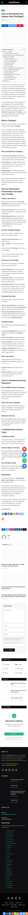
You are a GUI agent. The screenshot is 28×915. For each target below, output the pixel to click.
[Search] (26, 2)
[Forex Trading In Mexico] (5, 700)
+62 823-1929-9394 (11, 765)
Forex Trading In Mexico (16, 697)
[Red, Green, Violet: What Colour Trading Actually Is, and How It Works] (14, 555)
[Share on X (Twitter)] (12, 25)
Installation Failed (9, 76)
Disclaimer (13, 904)
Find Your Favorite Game (11, 61)
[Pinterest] (11, 512)
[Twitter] (19, 512)
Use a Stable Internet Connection (13, 69)
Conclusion (6, 81)
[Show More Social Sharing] (25, 25)
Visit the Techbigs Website (11, 60)
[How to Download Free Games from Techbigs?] (14, 37)
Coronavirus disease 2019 (17, 779)
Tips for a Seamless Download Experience (13, 68)
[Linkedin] (8, 512)
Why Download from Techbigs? (12, 53)
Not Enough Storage (10, 79)
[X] (5, 512)
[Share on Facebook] (5, 25)
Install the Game (9, 64)
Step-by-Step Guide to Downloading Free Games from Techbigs (13, 56)
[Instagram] (17, 512)
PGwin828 (9, 881)
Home (6, 902)
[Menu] (2, 2)
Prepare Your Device (9, 58)
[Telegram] (22, 512)
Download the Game (10, 63)
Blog (3, 10)
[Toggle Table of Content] (23, 50)
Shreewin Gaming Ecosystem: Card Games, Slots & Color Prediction (18, 793)
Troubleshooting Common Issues (11, 74)
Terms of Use (21, 904)
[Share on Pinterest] (19, 25)
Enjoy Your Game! (9, 66)
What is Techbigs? (7, 51)
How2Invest (18, 910)
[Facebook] (3, 512)
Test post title (14, 785)
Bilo (6, 19)
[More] (3, 517)
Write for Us (14, 907)
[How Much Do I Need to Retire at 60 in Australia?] (5, 692)
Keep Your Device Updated (11, 71)
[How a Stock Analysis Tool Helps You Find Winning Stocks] (14, 578)
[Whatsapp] (14, 512)
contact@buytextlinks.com (12, 763)
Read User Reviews (10, 72)
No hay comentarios (10, 21)
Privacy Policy (14, 739)
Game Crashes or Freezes (11, 77)
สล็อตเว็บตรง (10, 875)
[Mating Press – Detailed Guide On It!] (5, 685)
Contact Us (18, 902)
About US (11, 902)
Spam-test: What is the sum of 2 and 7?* (12, 642)
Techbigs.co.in (5, 363)
